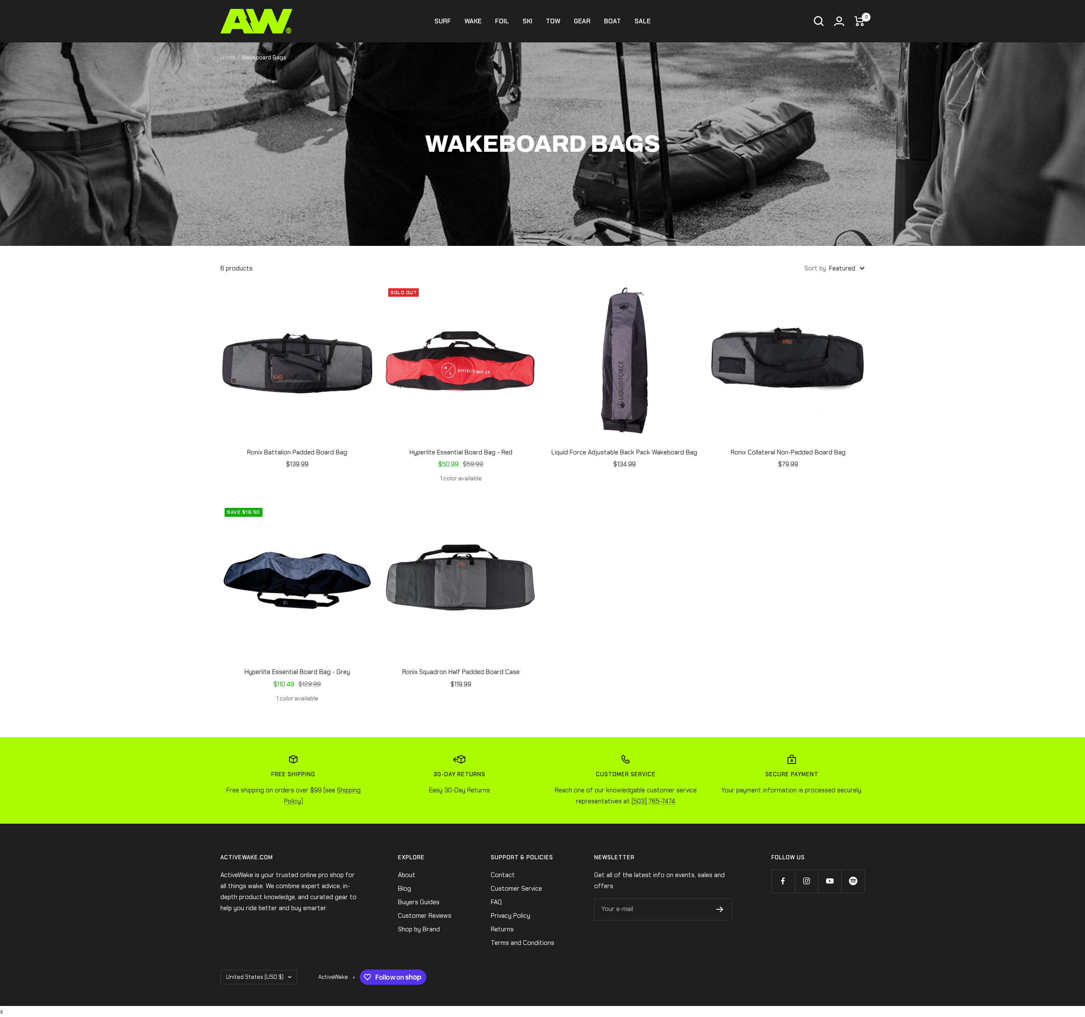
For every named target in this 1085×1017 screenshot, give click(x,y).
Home (228, 57)
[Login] (839, 21)
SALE (642, 21)
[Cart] (859, 21)
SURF (442, 21)
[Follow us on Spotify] (853, 881)
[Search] (819, 21)
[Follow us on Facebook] (783, 881)
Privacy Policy (510, 915)
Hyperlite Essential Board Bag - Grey (297, 672)
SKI (527, 21)
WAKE (473, 21)
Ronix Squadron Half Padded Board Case (461, 672)
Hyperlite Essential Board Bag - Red (460, 452)
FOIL (502, 21)
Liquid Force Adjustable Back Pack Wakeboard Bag (624, 452)
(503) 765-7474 (653, 801)
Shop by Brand (419, 929)
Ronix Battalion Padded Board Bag (297, 452)
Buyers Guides (419, 902)
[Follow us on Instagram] (806, 881)
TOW (553, 21)
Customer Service (516, 888)
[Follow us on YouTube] (829, 881)
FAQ (496, 902)
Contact (503, 875)
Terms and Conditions (522, 943)
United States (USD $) (255, 977)
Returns (502, 929)
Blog (404, 888)
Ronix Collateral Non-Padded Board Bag (788, 452)
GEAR (582, 21)
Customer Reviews (424, 915)
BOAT (612, 21)
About (406, 875)
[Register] (719, 909)
